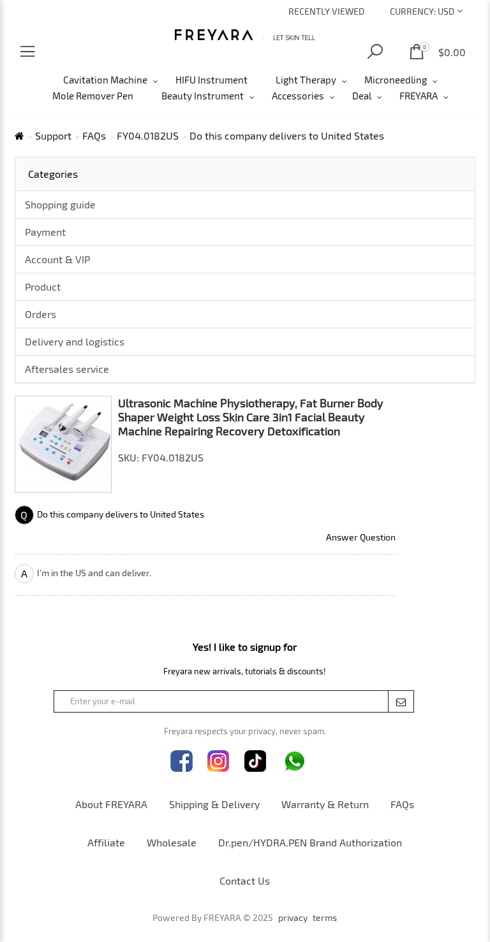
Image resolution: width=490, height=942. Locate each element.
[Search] (375, 52)
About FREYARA (111, 804)
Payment (45, 232)
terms (325, 918)
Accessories (298, 95)
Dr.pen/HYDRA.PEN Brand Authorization (310, 842)
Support (53, 136)
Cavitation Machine (105, 79)
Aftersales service (67, 369)
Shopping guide (60, 204)
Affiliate (106, 842)
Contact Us (244, 880)
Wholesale (172, 842)
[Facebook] (181, 761)
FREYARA (418, 95)
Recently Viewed (326, 11)
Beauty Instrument (202, 95)
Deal (361, 95)
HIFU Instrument (211, 79)
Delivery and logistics (74, 341)
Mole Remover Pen (92, 95)
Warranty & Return (325, 804)
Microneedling (395, 79)
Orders (40, 314)
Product (43, 286)
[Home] (245, 34)
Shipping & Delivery (214, 804)
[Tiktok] (255, 761)
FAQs (94, 136)
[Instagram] (218, 761)
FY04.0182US (148, 136)
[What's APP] (295, 761)
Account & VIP (57, 259)
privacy (293, 918)
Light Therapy (306, 79)
